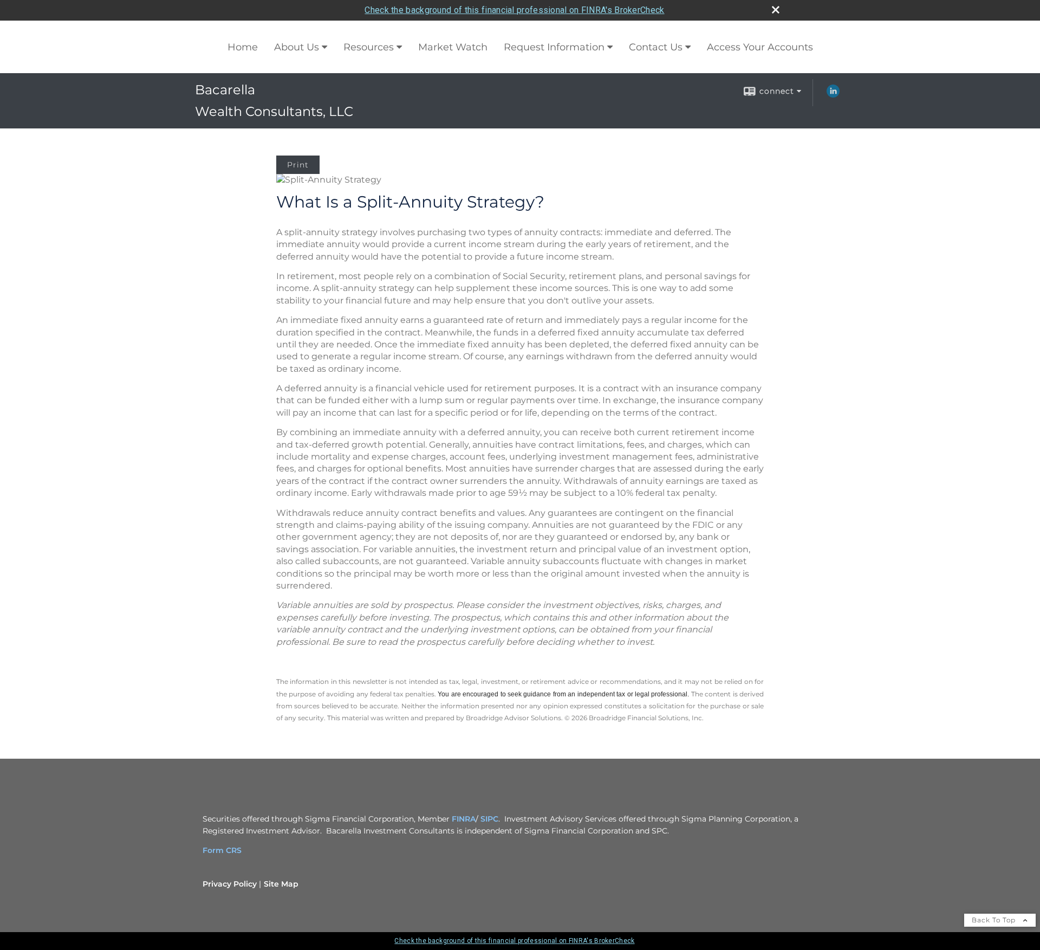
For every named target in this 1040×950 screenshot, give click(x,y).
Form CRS (222, 850)
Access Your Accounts (760, 47)
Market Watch (452, 47)
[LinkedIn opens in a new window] (833, 95)
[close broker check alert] (775, 9)
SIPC (489, 819)
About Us (296, 47)
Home (242, 47)
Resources (368, 47)
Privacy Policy (230, 884)
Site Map (281, 884)
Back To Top (995, 920)
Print (298, 165)
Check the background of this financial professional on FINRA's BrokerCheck (514, 10)
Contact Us (655, 47)
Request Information (554, 47)
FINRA (464, 819)
